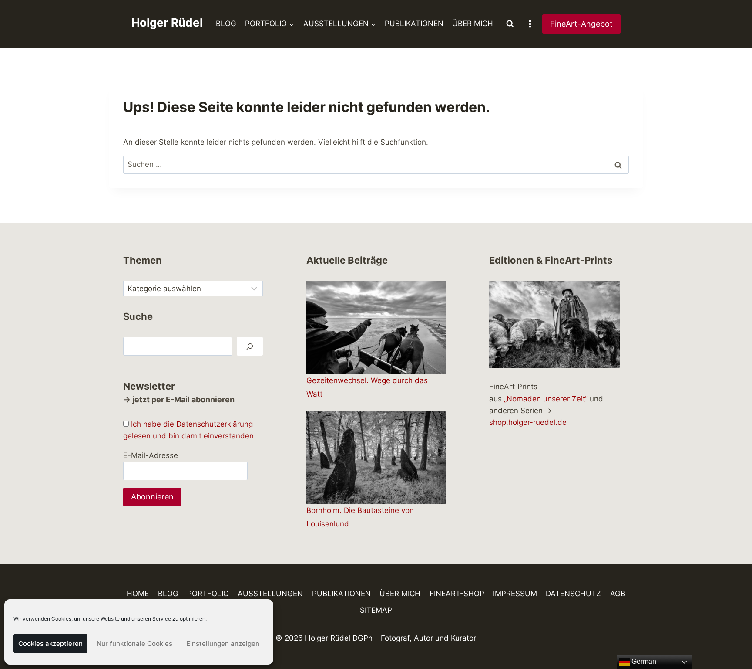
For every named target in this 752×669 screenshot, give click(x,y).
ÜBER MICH (472, 23)
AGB (617, 593)
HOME (138, 593)
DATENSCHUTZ (573, 593)
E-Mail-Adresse (150, 455)
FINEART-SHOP (457, 593)
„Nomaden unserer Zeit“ (546, 398)
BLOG (226, 23)
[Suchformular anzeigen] (510, 24)
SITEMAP (376, 610)
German (643, 661)
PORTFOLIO (208, 593)
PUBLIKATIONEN (414, 23)
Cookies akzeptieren (50, 643)
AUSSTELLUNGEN (270, 593)
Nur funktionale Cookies (134, 643)
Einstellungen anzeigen (222, 643)
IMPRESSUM (515, 593)
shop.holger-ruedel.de (528, 422)
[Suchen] (250, 346)
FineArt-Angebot (581, 23)
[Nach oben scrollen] (730, 637)
